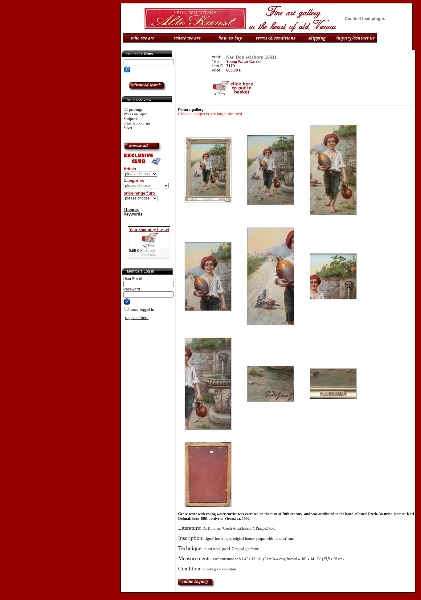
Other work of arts (137, 123)
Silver (128, 128)
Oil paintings (133, 109)
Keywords (133, 214)
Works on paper (135, 114)
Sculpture (130, 119)
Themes (131, 209)
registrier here (137, 318)
